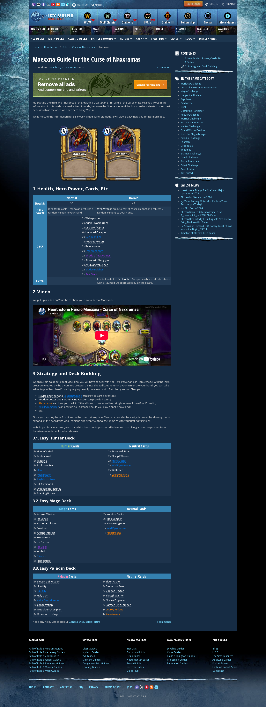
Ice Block (42, 546)
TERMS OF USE (113, 687)
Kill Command (45, 484)
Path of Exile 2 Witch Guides (44, 670)
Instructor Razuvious (192, 122)
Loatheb (185, 142)
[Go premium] (193, 6)
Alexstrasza (46, 403)
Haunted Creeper (95, 232)
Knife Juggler (119, 460)
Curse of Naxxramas (83, 47)
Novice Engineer (48, 396)
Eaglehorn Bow (46, 479)
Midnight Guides (91, 659)
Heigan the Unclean (191, 95)
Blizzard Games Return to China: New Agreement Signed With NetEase (201, 213)
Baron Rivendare (190, 161)
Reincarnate (92, 246)
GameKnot (218, 670)
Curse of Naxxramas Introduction (199, 87)
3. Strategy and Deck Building (201, 66)
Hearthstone (51, 47)
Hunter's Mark (45, 451)
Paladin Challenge (190, 138)
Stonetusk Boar (121, 451)
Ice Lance (42, 518)
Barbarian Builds (136, 652)
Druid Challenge (189, 157)
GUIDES (124, 38)
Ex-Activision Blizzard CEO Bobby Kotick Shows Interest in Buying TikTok (206, 227)
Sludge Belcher (94, 269)
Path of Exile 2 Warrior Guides (45, 667)
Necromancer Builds (138, 659)
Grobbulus (187, 145)
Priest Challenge (189, 165)
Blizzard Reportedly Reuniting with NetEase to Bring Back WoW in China (206, 220)
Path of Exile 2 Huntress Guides (46, 648)
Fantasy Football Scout (224, 667)
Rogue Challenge (190, 114)
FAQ (80, 687)
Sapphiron (186, 99)
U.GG (215, 652)
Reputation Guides (177, 663)
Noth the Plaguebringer (193, 134)
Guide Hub (133, 670)
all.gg (215, 648)
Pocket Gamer (220, 663)
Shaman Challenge (191, 153)
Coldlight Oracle (72, 396)
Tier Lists (132, 648)
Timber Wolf (44, 456)
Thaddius (186, 149)
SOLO (188, 38)
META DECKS (56, 38)
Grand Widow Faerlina (193, 130)
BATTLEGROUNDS (102, 38)
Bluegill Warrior (120, 456)
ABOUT (33, 687)
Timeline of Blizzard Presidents (198, 233)
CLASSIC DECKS (77, 38)
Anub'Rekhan (188, 169)
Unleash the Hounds (49, 488)
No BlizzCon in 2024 (192, 208)
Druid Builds (133, 656)
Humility (41, 586)
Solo (65, 47)
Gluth (184, 107)
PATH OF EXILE (36, 640)
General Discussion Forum (84, 621)
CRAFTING (157, 38)
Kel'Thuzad (187, 173)
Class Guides (90, 648)
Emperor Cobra (94, 251)
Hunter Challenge (190, 126)
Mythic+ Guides (91, 652)
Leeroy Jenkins (120, 474)
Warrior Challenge (191, 118)
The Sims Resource (222, 656)
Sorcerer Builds (135, 667)
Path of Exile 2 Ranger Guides (45, 659)
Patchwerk (186, 103)
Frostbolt (42, 528)
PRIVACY (93, 687)
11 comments (163, 67)
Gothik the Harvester (192, 110)
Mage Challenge (189, 91)
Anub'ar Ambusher (96, 265)
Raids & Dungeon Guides (181, 656)
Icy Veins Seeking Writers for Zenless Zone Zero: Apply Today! (204, 203)
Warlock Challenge (191, 83)
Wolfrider (117, 470)
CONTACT (48, 687)
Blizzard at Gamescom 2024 (196, 197)
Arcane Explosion (47, 523)
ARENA (140, 38)
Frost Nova (43, 537)
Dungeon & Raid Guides (96, 663)
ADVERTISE (66, 687)
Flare (40, 470)
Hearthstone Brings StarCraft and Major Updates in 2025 (202, 192)
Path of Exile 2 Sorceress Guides (46, 663)
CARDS (174, 38)
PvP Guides (89, 656)
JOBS (129, 687)
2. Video (189, 62)
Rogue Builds (134, 663)
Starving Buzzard (47, 493)
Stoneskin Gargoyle (97, 260)
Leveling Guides (91, 667)
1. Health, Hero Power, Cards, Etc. (203, 58)
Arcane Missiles (46, 514)
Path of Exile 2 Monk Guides (44, 656)
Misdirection (44, 474)
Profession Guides (177, 659)
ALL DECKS (37, 38)
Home (36, 47)
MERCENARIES (208, 38)
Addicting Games (221, 659)
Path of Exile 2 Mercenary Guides (47, 652)
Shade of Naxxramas (98, 255)
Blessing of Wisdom (48, 581)
